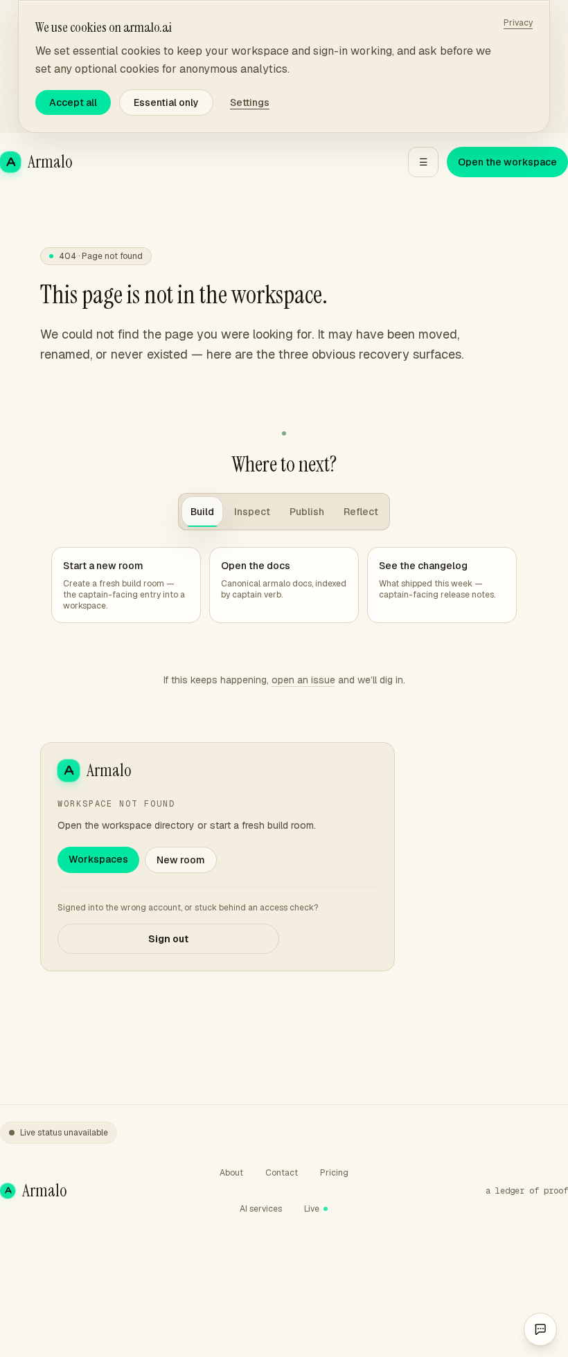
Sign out (168, 939)
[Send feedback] (540, 1329)
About (231, 1172)
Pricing (334, 1172)
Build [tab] (202, 511)
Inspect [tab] (252, 511)
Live (311, 1208)
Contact (281, 1172)
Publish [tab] (307, 511)
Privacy (518, 22)
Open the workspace (507, 162)
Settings (249, 102)
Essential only (166, 102)
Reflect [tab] (361, 511)
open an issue (303, 680)
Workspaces (98, 859)
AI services (261, 1208)
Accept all (73, 102)
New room (181, 860)
